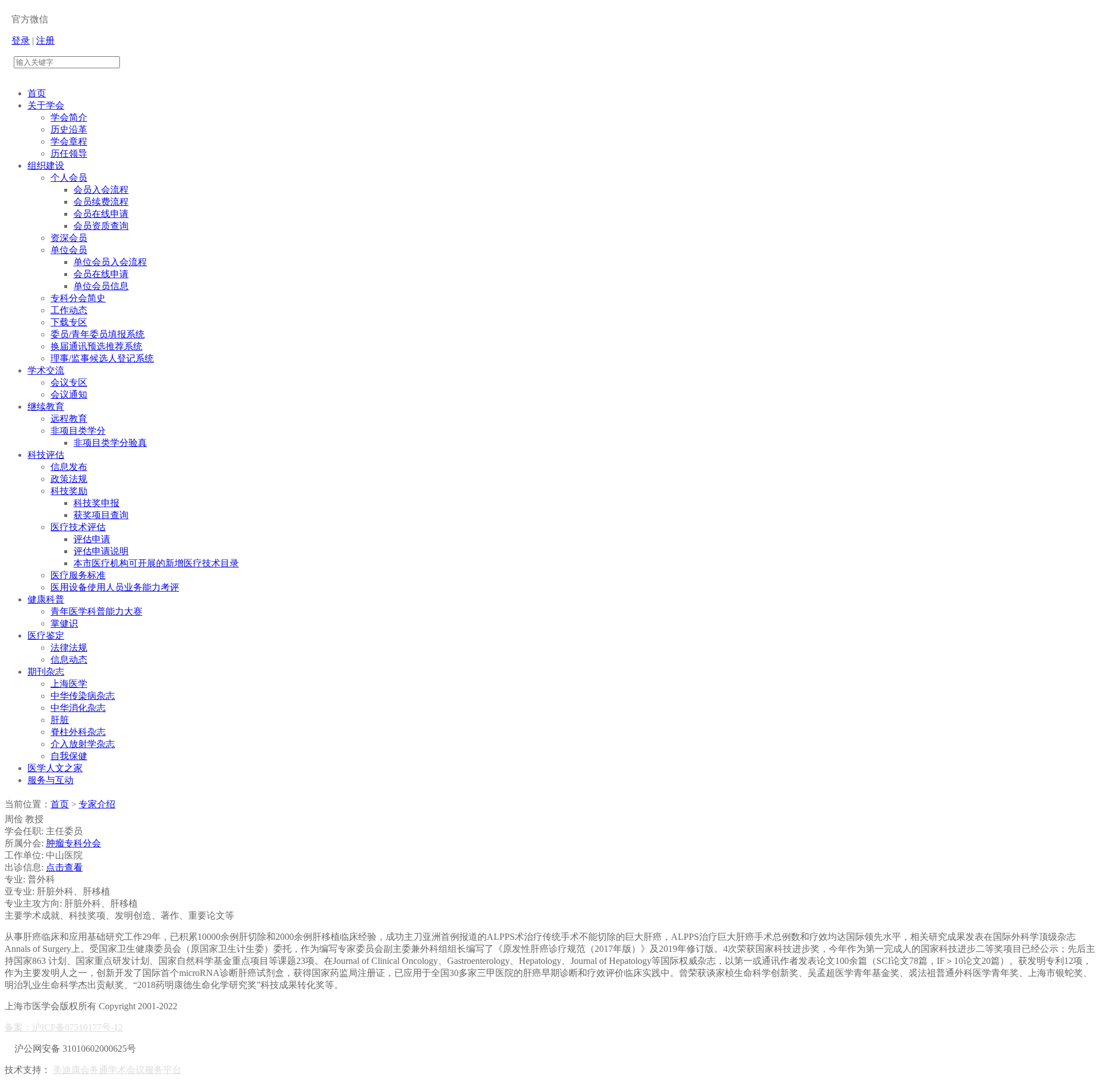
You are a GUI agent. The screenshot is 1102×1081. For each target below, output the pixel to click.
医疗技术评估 (78, 527)
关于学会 (46, 105)
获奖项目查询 (101, 515)
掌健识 (64, 623)
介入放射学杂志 (83, 744)
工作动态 (69, 310)
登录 (20, 40)
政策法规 (69, 479)
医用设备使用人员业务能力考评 (115, 587)
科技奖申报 (96, 503)
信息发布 (69, 467)
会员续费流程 (101, 202)
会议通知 (69, 394)
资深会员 (69, 238)
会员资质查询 (101, 226)
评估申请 (91, 539)
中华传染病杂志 (83, 696)
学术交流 (46, 370)
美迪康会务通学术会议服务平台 (117, 1070)
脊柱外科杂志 (78, 732)
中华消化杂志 (78, 708)
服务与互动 (50, 780)
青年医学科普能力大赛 (96, 611)
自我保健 (69, 756)
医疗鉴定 (46, 635)
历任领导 (69, 153)
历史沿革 (69, 129)
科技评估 (46, 455)
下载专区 (69, 322)
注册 (45, 40)
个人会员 (69, 177)
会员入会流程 (101, 190)
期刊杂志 (46, 671)
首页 (37, 93)
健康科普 (46, 599)
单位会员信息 (101, 286)
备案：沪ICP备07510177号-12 (64, 1027)
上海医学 (69, 684)
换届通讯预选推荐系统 (96, 346)
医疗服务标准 (78, 575)
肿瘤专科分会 (73, 843)
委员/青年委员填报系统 (98, 334)
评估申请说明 (101, 551)
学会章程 (69, 141)
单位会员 (69, 250)
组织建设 (46, 165)
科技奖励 (69, 491)
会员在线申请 (101, 214)
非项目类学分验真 (110, 443)
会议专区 (69, 382)
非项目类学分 (78, 430)
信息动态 (69, 659)
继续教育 (46, 406)
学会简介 (69, 117)
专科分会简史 (78, 298)
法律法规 (69, 647)
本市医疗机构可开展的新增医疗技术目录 (156, 563)
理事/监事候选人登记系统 (102, 358)
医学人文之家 (55, 768)
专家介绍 (97, 804)
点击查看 (64, 867)
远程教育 (69, 418)
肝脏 (60, 720)
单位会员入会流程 (110, 262)
